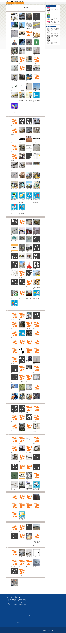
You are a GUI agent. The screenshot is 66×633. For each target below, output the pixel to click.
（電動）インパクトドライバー (14, 81)
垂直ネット (34, 251)
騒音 (26, 286)
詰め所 (34, 354)
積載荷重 (34, 268)
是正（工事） (20, 277)
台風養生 (12, 319)
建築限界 (12, 160)
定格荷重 (12, 363)
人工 (34, 412)
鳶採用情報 (40, 607)
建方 (11, 328)
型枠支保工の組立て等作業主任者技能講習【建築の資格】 (22, 201)
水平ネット (12, 260)
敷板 (26, 225)
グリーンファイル (28, 151)
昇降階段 (27, 243)
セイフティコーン (28, 268)
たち (26, 319)
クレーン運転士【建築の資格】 (29, 200)
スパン (12, 268)
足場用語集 (32, 3)
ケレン (34, 151)
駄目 (34, 336)
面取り (27, 501)
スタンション (35, 260)
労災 (26, 566)
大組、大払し (35, 90)
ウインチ (20, 80)
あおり (19, 20)
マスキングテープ (13, 501)
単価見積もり (13, 346)
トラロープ (34, 391)
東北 (52, 609)
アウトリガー (35, 20)
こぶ (26, 166)
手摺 (34, 363)
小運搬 (19, 160)
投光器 (34, 372)
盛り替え (27, 509)
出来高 (19, 363)
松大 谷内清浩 (9, 609)
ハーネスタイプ (13, 462)
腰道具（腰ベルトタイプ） (14, 169)
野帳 (19, 531)
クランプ (20, 151)
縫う (11, 421)
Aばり (27, 80)
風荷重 (27, 125)
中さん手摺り (20, 412)
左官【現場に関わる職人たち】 (14, 298)
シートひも (27, 251)
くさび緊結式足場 (35, 142)
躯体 (11, 151)
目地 (19, 501)
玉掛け (12, 337)
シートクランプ (21, 251)
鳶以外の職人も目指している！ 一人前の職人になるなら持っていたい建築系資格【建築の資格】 (36, 543)
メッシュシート (35, 500)
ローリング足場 (13, 575)
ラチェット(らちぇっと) (29, 557)
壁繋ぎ (12, 142)
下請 (19, 234)
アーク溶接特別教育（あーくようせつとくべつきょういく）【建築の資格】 (14, 112)
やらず (27, 530)
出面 (11, 372)
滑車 (19, 133)
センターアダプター (14, 285)
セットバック (35, 277)
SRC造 (34, 80)
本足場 (19, 488)
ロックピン (34, 566)
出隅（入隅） (28, 361)
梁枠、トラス (28, 439)
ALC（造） (27, 90)
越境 (11, 90)
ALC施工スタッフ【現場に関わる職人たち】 (29, 100)
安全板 (19, 54)
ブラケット (34, 470)
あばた (12, 37)
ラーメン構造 (13, 566)
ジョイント (20, 240)
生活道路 (20, 268)
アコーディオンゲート (29, 20)
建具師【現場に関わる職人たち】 (29, 400)
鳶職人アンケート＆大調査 (20, 620)
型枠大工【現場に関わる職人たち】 (36, 179)
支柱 (26, 234)
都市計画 (27, 381)
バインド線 (12, 443)
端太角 (34, 443)
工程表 (34, 160)
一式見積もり (35, 63)
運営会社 (29, 615)
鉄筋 (19, 372)
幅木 (11, 452)
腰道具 (19, 168)
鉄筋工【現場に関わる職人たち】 (36, 400)
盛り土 (34, 509)
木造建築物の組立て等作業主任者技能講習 (22, 519)
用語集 (29, 607)
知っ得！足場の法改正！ (21, 298)
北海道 (54, 609)
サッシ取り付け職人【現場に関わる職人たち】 (36, 287)
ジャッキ (34, 234)
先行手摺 (27, 277)
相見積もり (12, 20)
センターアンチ (21, 285)
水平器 (19, 260)
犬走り (19, 72)
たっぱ (34, 328)
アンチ (34, 54)
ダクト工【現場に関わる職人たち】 (22, 400)
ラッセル (34, 556)
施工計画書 (12, 277)
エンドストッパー (21, 90)
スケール (27, 260)
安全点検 (12, 54)
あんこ (27, 37)
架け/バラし (13, 125)
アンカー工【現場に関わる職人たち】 (22, 100)
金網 (26, 133)
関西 (51, 609)
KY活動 (20, 142)
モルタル (12, 518)
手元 (26, 370)
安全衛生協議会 (35, 37)
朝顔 (11, 28)
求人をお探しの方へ (10, 3)
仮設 (34, 125)
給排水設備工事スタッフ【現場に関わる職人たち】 (14, 190)
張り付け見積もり (28, 452)
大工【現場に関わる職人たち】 (14, 400)
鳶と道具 (18, 616)
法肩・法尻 (34, 421)
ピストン (34, 460)
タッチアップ (28, 328)
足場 (19, 28)
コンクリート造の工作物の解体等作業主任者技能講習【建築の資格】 (22, 212)
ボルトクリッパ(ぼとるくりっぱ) (14, 489)
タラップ (27, 336)
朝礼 (19, 354)
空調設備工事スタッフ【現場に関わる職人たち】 (22, 190)
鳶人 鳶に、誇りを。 (14, 597)
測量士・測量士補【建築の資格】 (14, 307)
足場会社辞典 (51, 607)
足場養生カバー (35, 28)
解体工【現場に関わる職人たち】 (29, 179)
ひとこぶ (12, 470)
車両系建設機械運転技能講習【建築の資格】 (36, 298)
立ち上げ (34, 319)
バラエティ (18, 618)
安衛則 (19, 37)
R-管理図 (20, 63)
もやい (19, 509)
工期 (26, 160)
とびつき (20, 391)
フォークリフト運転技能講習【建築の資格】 (36, 489)
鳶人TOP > (7, 4)
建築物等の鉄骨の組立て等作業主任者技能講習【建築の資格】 (36, 201)
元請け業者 (12, 509)
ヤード (34, 530)
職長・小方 (12, 251)
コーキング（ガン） (14, 178)
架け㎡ (19, 125)
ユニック (12, 539)
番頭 (19, 461)
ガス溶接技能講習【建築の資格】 (14, 200)
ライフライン (13, 556)
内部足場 (12, 412)
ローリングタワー (21, 575)
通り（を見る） (21, 381)
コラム (18, 607)
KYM (26, 142)
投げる (27, 412)
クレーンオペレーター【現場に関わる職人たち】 (29, 190)
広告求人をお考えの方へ (19, 3)
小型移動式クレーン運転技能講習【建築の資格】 (14, 212)
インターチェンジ (35, 71)
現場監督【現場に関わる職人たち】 (36, 189)
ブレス (12, 479)
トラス (27, 390)
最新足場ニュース (19, 609)
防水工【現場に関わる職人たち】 (29, 489)
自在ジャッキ (13, 234)
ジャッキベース (13, 240)
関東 (49, 609)
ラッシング (20, 556)
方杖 (34, 479)
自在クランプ (35, 225)
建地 (19, 328)
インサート (27, 71)
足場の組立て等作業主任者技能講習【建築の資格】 (36, 100)
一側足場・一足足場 (14, 71)
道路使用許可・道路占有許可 (14, 382)
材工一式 (12, 225)
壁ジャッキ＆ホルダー (36, 133)
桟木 (19, 226)
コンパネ (20, 178)
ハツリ (19, 443)
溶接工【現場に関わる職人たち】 (29, 540)
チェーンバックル (35, 346)
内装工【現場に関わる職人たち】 (36, 430)
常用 (34, 243)
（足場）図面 (28, 28)
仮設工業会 (12, 134)
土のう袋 (34, 381)
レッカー (20, 566)
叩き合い (20, 319)
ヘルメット (27, 479)
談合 (19, 346)
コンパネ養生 (35, 165)
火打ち (19, 479)
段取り (27, 346)
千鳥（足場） (13, 354)
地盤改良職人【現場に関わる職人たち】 (29, 298)
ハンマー (27, 460)
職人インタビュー (9, 607)
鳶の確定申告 (19, 622)
